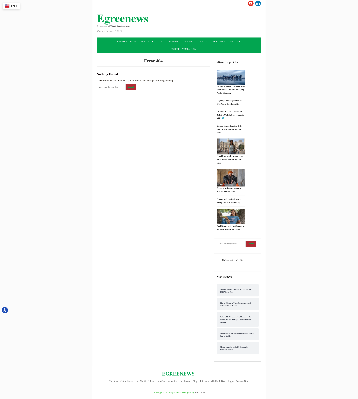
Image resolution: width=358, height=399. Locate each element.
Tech (161, 41)
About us (113, 381)
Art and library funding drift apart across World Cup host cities (229, 129)
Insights (174, 41)
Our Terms (185, 381)
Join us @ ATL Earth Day (227, 41)
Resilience (147, 41)
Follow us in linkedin (232, 260)
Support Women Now (183, 48)
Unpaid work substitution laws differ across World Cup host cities (229, 159)
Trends (203, 41)
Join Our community (167, 381)
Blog (195, 381)
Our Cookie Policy (145, 381)
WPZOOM (200, 392)
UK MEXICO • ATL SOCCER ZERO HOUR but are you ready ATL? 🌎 (230, 115)
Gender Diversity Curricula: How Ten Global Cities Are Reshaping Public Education (231, 89)
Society (189, 41)
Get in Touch (126, 381)
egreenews (122, 18)
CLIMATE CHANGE (126, 41)
